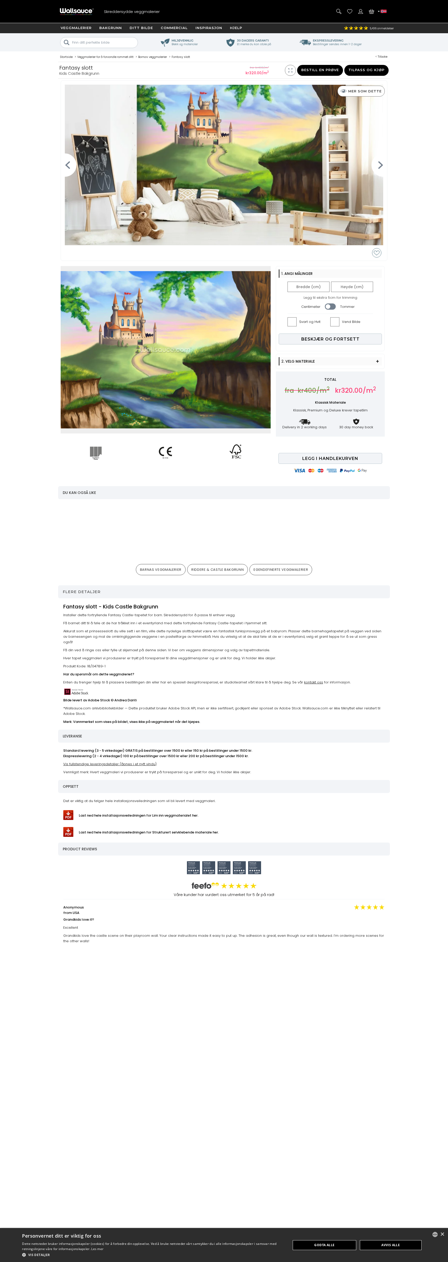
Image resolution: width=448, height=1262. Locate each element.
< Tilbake (381, 57)
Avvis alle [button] (390, 1245)
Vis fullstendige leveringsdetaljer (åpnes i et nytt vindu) (110, 764)
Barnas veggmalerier (160, 569)
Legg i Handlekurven (330, 458)
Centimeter (310, 306)
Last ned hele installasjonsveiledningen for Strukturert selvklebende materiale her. (149, 832)
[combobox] (435, 1234)
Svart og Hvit (309, 321)
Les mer (97, 1249)
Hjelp (236, 28)
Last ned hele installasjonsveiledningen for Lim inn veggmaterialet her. (138, 815)
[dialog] (224, 1245)
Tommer (347, 306)
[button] (152, 1255)
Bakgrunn (110, 28)
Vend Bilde (351, 321)
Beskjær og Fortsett (330, 339)
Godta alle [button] (324, 1245)
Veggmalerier (76, 28)
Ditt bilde (141, 28)
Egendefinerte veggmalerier (281, 569)
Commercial (174, 28)
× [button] (442, 1234)
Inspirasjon (208, 28)
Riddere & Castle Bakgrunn (217, 569)
